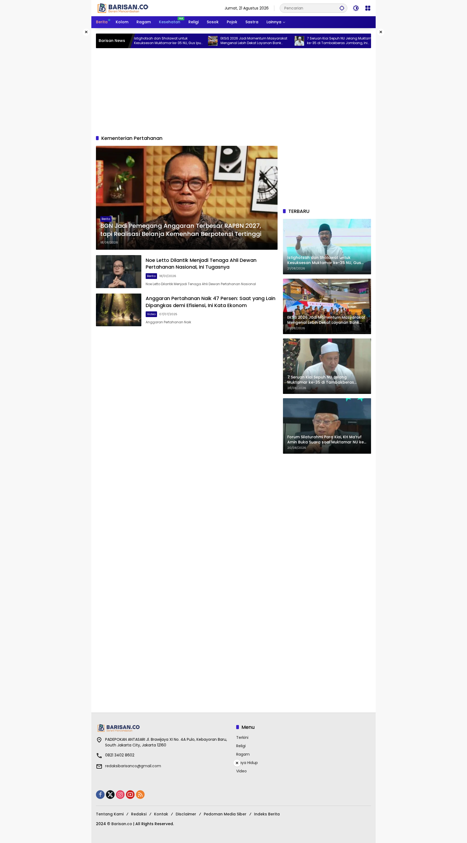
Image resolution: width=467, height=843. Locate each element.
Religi (241, 746)
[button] (341, 8)
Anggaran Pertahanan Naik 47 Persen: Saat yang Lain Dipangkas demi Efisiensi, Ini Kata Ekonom (210, 301)
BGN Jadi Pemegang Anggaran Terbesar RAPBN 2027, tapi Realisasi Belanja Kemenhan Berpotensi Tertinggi (180, 230)
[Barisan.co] (123, 8)
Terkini (242, 737)
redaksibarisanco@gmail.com (133, 766)
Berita (106, 219)
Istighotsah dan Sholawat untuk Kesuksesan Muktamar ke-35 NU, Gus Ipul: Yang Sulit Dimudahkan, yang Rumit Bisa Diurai (144, 40)
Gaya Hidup (247, 762)
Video (151, 314)
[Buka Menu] (368, 8)
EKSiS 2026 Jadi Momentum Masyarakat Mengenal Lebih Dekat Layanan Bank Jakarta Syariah (230, 40)
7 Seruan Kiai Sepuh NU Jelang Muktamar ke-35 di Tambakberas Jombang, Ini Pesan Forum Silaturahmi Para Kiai (317, 40)
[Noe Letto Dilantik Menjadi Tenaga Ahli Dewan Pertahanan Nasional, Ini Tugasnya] (118, 271)
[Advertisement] (233, 91)
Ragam (243, 754)
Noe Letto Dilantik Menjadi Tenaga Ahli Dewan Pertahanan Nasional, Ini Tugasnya (201, 263)
